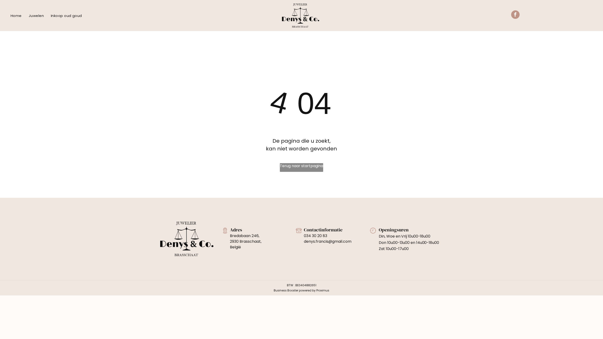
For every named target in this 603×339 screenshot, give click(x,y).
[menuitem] (16, 16)
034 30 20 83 (315, 235)
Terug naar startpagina (301, 166)
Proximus (322, 290)
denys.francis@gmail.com (327, 241)
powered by (307, 290)
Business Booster (286, 290)
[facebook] (515, 15)
